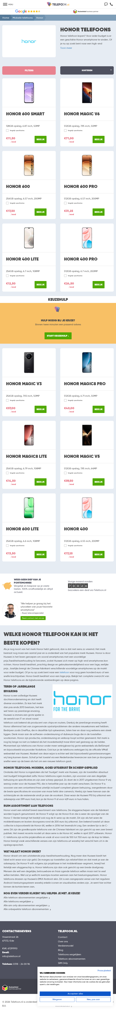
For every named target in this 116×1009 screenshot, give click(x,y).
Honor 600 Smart (25, 114)
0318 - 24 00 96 (21, 964)
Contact (62, 937)
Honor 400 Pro (80, 259)
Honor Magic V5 (82, 456)
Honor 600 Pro (80, 186)
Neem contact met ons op (33, 618)
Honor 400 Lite (22, 259)
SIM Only (63, 963)
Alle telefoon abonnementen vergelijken (26, 897)
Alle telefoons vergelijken (17, 901)
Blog (60, 950)
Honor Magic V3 (24, 384)
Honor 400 (76, 529)
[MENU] (5, 4)
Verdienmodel (65, 945)
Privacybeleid (104, 970)
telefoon (64, 672)
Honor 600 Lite (22, 529)
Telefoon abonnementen (71, 958)
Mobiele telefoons (23, 17)
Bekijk (41, 139)
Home (5, 17)
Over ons (63, 941)
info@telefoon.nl (11, 956)
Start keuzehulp (57, 335)
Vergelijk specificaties (17, 130)
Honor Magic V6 (82, 114)
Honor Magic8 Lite (26, 456)
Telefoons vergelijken (69, 954)
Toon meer (66, 47)
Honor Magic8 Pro (85, 384)
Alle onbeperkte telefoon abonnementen (26, 909)
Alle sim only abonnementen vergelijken (25, 905)
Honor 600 (18, 186)
